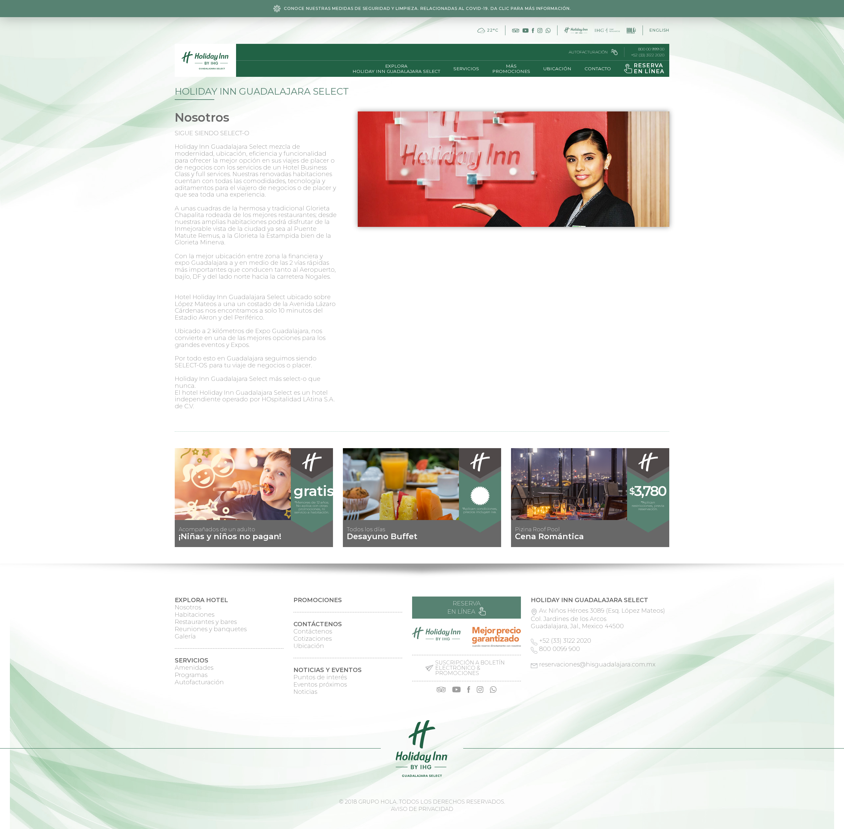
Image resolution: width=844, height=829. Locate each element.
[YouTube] (526, 30)
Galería (185, 636)
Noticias (305, 691)
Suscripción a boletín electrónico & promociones (470, 668)
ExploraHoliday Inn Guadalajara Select (396, 68)
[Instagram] (539, 30)
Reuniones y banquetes (211, 629)
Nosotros (188, 607)
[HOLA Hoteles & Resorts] (631, 30)
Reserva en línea (464, 607)
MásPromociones (511, 68)
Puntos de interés (320, 677)
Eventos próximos (320, 684)
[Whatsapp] (548, 30)
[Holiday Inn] (576, 30)
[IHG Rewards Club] (607, 30)
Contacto (598, 68)
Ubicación (557, 68)
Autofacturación (588, 51)
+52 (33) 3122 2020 (647, 55)
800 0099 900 (559, 649)
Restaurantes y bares (206, 622)
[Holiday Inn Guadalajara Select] (205, 60)
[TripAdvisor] (515, 30)
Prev (183, 541)
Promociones (317, 600)
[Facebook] (533, 30)
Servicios (466, 68)
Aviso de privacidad (422, 809)
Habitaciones (194, 614)
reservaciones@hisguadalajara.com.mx (597, 664)
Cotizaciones (312, 638)
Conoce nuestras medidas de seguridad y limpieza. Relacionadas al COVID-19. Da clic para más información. (427, 8)
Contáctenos (312, 631)
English (659, 30)
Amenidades (194, 667)
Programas (191, 675)
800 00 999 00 (651, 49)
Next (660, 541)
